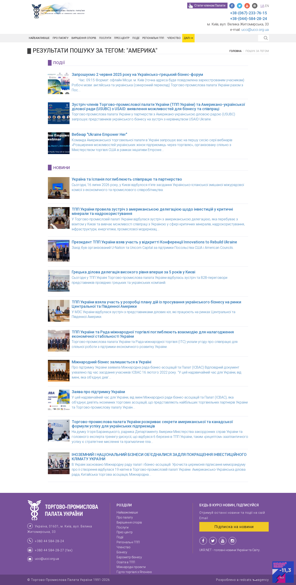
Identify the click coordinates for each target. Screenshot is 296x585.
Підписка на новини (234, 526)
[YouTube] (247, 5)
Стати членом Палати (209, 5)
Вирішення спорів (84, 38)
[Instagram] (254, 5)
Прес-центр (121, 38)
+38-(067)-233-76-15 (248, 13)
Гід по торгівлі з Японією (134, 572)
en (267, 6)
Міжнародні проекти (131, 567)
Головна (235, 51)
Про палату (60, 38)
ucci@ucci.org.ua (255, 29)
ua (262, 6)
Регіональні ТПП (153, 38)
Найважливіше (39, 38)
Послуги (105, 38)
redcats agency (254, 580)
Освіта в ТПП (126, 562)
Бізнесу (122, 552)
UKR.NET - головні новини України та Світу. (229, 550)
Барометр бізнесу (129, 557)
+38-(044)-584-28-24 (248, 18)
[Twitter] (239, 5)
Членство (174, 38)
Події (135, 38)
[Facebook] (232, 5)
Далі (187, 38)
